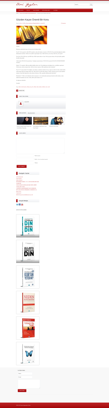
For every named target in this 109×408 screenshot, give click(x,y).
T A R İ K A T (18, 193)
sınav (46, 86)
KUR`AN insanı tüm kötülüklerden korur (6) (24, 194)
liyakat (40, 86)
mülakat (43, 86)
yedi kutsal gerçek (19, 176)
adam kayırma (23, 86)
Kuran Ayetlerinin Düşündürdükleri (28, 13)
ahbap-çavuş (29, 86)
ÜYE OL (28, 10)
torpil (49, 86)
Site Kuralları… (46, 10)
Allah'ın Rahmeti (19, 180)
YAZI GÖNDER (36, 10)
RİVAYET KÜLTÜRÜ (53, 126)
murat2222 (43, 23)
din (32, 86)
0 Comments (63, 23)
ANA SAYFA (21, 10)
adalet (19, 86)
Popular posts (22, 112)
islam (38, 86)
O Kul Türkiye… (19, 178)
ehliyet (35, 86)
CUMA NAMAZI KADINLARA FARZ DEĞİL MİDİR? (26, 184)
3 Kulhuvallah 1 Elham (20, 186)
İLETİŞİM (55, 10)
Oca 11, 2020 (22, 23)
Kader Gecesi (18, 191)
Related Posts (31, 112)
